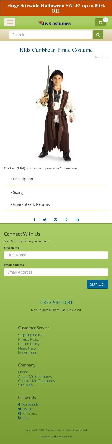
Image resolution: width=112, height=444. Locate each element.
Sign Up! (97, 284)
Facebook (29, 404)
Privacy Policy (28, 339)
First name (11, 247)
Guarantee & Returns (31, 204)
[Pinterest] (55, 219)
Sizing (17, 192)
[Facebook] (34, 219)
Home (23, 371)
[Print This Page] (77, 219)
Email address (14, 265)
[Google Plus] (66, 219)
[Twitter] (45, 219)
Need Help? (27, 348)
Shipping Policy (30, 334)
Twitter (27, 408)
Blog (25, 417)
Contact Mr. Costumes (36, 380)
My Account (27, 352)
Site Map (25, 385)
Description (22, 178)
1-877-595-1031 (56, 302)
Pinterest (29, 413)
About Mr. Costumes (35, 376)
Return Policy (28, 343)
